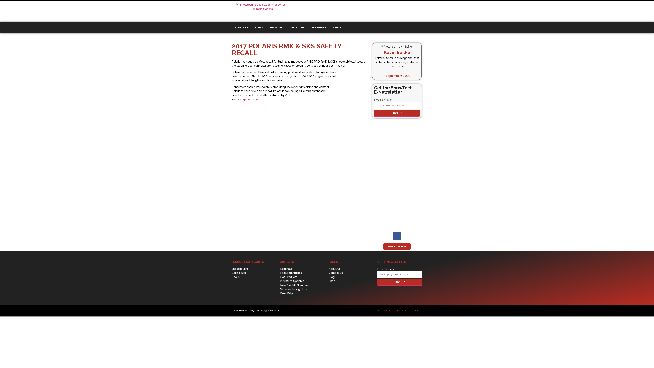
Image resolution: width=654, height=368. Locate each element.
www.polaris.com (248, 99)
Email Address (383, 100)
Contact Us (297, 27)
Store (259, 27)
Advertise (276, 27)
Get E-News (318, 27)
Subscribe (241, 27)
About (337, 27)
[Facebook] (397, 236)
